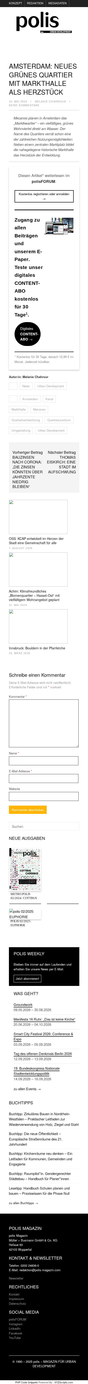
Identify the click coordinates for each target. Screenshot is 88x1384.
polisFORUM (17, 1319)
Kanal (49, 399)
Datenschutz (17, 1303)
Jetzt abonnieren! (27, 978)
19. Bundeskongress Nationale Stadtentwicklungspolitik (37, 1071)
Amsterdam (30, 399)
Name (14, 753)
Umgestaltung (20, 430)
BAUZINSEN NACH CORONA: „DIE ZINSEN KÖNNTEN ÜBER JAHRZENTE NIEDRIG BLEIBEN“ (27, 471)
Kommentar (18, 696)
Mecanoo (39, 409)
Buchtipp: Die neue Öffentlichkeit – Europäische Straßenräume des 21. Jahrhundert (35, 1139)
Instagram (16, 1324)
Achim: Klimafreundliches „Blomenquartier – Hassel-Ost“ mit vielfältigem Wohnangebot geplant (34, 595)
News (26, 386)
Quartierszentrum (59, 420)
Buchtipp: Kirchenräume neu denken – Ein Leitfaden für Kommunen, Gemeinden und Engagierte (40, 1158)
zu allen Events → (27, 1088)
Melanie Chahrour (50, 101)
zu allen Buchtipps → (23, 1203)
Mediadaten (57, 3)
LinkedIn (14, 1328)
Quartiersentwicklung (25, 420)
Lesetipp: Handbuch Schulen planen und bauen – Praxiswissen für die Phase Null (39, 1191)
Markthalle (18, 409)
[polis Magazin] (44, 30)
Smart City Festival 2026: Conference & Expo (43, 1036)
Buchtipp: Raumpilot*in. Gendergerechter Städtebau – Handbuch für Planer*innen (40, 1176)
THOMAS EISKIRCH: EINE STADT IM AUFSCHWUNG (61, 464)
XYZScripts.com (63, 1382)
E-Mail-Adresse (20, 771)
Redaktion (35, 3)
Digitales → (29, 334)
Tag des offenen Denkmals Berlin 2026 (43, 1053)
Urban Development (50, 386)
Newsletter (16, 1278)
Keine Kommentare (24, 105)
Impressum (16, 1298)
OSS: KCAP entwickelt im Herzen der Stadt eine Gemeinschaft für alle (36, 540)
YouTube (15, 1337)
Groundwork (23, 1004)
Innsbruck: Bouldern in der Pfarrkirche (37, 648)
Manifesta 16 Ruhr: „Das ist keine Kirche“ (44, 1019)
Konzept (15, 3)
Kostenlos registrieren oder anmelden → (44, 196)
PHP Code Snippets (26, 1382)
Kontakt (14, 1294)
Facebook (15, 1333)
